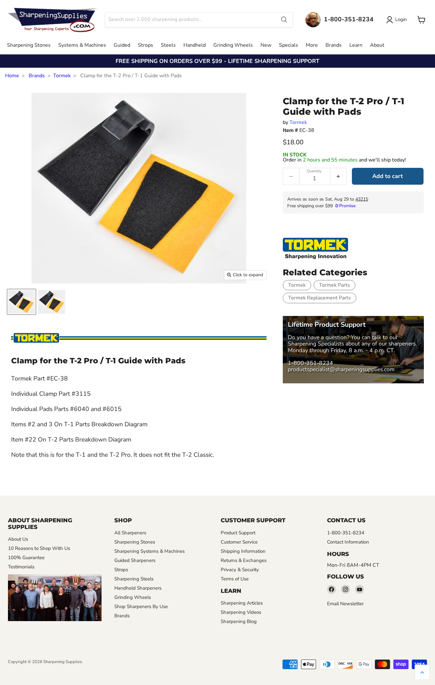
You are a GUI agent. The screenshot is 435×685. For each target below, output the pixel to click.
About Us (18, 539)
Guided (122, 45)
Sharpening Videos (241, 612)
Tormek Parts (334, 285)
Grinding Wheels (233, 45)
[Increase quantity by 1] (338, 176)
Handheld (194, 45)
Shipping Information (243, 551)
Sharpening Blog (239, 621)
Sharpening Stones (29, 45)
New (265, 45)
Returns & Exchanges (244, 560)
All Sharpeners (130, 533)
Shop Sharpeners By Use (141, 606)
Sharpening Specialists (316, 343)
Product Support (238, 533)
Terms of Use (235, 579)
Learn (355, 45)
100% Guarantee (26, 557)
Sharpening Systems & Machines (149, 551)
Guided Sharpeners (134, 560)
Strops (145, 45)
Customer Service (239, 542)
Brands (333, 45)
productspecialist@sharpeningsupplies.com (341, 369)
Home (12, 75)
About (377, 45)
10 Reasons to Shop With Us (39, 548)
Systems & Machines (82, 45)
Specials (288, 45)
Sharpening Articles (242, 603)
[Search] (284, 19)
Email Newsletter (345, 603)
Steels (168, 45)
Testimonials (21, 567)
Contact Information (348, 542)
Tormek (62, 75)
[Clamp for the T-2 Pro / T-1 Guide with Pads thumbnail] (21, 301)
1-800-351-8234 (310, 363)
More (312, 45)
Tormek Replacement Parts (319, 297)
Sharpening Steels (133, 579)
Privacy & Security (240, 569)
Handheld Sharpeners (137, 588)
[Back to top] (422, 672)
